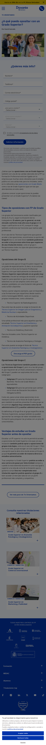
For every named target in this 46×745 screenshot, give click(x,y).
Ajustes (23, 742)
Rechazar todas (23, 738)
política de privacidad (15, 729)
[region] (23, 730)
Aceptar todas (23, 733)
